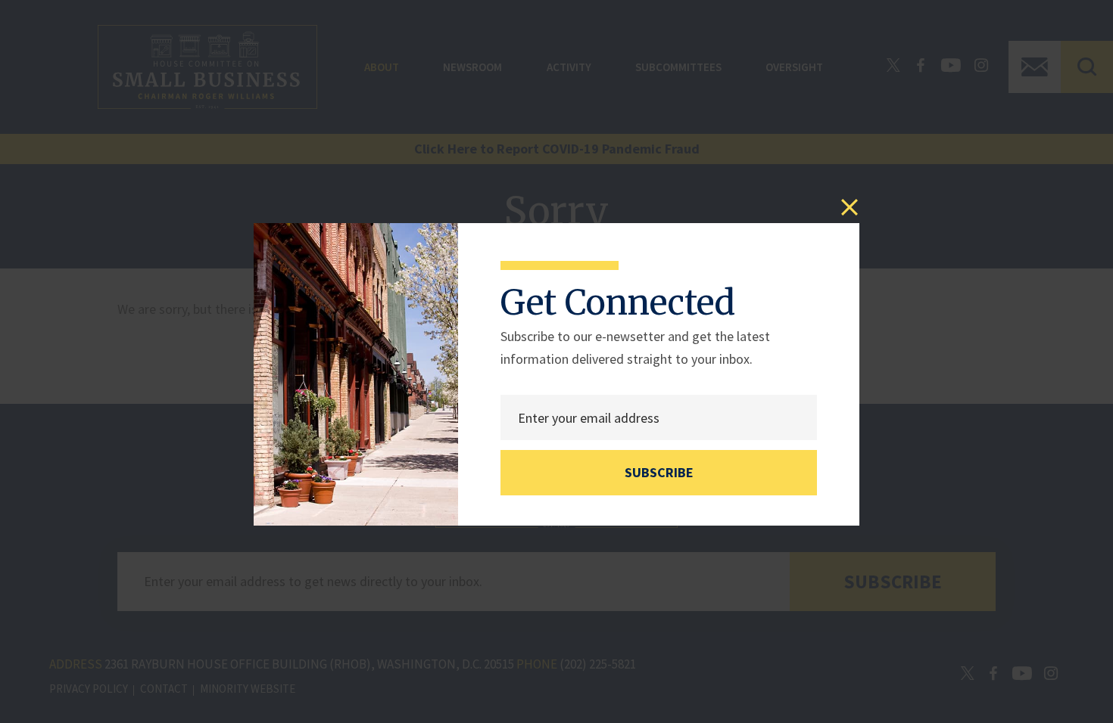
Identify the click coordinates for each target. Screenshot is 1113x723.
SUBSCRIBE (659, 472)
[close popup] (849, 207)
